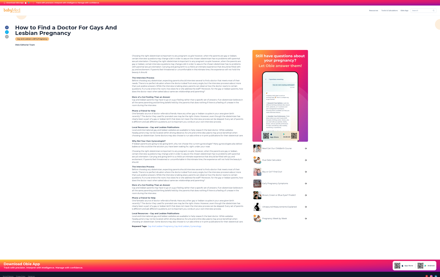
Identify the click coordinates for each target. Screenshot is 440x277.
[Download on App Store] (26, 3)
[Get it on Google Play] (29, 2)
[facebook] (7, 27)
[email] (7, 37)
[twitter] (7, 32)
